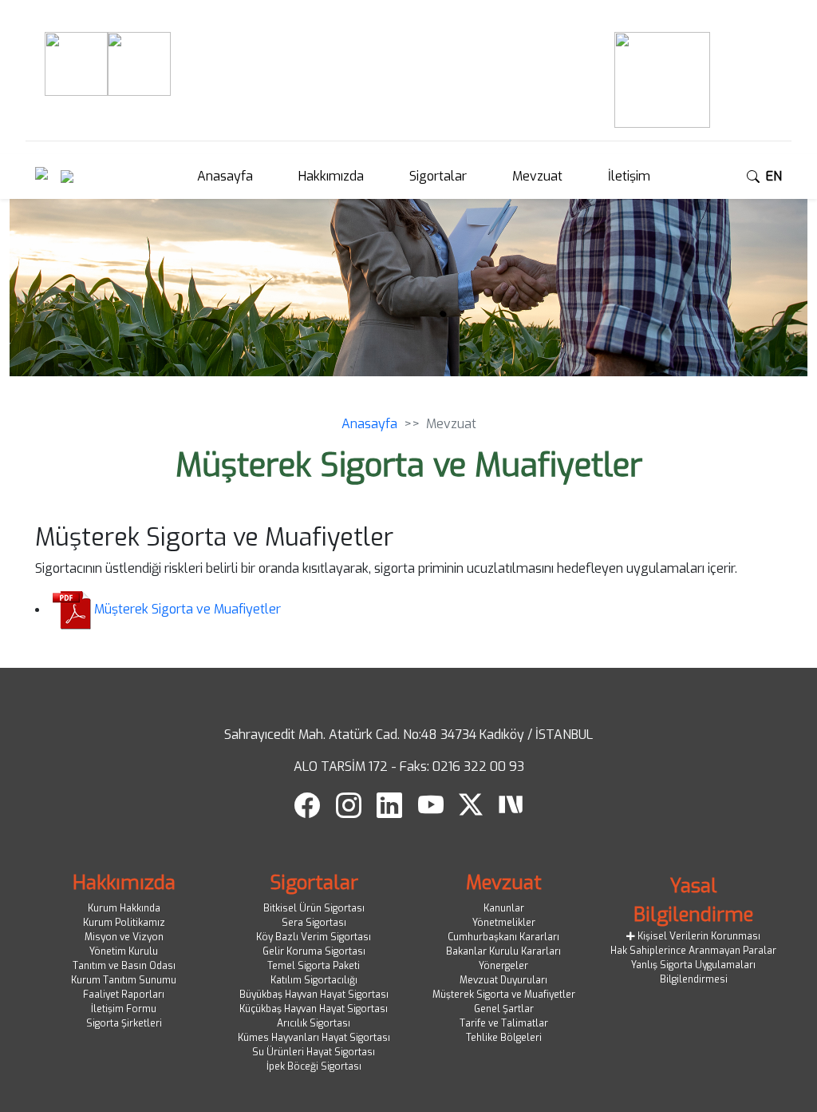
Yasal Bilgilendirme (693, 900)
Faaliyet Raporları (123, 994)
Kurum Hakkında (124, 908)
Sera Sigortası (314, 922)
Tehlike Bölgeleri (504, 1037)
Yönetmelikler (503, 922)
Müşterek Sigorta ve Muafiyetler (187, 609)
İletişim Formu (123, 1009)
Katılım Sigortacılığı (313, 980)
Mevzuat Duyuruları (503, 980)
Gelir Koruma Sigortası (313, 951)
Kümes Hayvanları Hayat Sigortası (314, 1037)
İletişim (629, 176)
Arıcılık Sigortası (313, 1023)
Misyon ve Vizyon (124, 937)
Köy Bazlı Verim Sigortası (313, 937)
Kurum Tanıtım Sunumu (123, 980)
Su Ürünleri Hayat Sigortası (313, 1052)
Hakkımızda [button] (331, 176)
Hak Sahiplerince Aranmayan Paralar (693, 950)
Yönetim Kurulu (123, 951)
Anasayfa (225, 176)
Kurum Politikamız (124, 922)
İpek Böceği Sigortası (313, 1066)
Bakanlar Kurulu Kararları (503, 951)
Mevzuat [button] (537, 176)
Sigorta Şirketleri (124, 1023)
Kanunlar (503, 908)
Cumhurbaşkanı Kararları (503, 937)
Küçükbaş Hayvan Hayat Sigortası (313, 1009)
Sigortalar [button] (438, 176)
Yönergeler (503, 965)
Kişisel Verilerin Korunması (697, 936)
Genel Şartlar (504, 1009)
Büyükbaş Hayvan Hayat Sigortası (314, 994)
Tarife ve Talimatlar (504, 1023)
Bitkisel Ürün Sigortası (314, 908)
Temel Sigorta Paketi (313, 965)
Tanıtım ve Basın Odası (124, 965)
